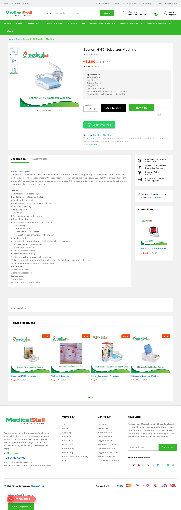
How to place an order (126, 3)
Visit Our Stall (102, 3)
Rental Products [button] (131, 23)
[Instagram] (153, 465)
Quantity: (87, 105)
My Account (68, 444)
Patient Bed (103, 428)
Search (107, 13)
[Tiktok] (173, 465)
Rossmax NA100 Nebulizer (23, 376)
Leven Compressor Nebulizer (105, 376)
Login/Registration (168, 3)
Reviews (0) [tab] (39, 158)
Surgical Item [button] (76, 23)
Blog (10, 31)
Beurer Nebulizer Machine (96, 141)
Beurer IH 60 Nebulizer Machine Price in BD (142, 138)
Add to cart (113, 107)
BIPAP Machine (105, 432)
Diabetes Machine (106, 448)
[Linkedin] (143, 465)
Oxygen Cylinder (105, 440)
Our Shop (102, 424)
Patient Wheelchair (107, 456)
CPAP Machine (105, 436)
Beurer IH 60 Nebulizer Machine (104, 138)
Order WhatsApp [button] (102, 124)
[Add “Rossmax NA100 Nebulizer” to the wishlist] (30, 369)
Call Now (132, 12)
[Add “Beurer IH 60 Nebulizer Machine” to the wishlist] (162, 108)
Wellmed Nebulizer (60, 376)
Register (173, 14)
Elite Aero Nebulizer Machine (145, 376)
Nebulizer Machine (102, 135)
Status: (86, 66)
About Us (66, 436)
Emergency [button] (34, 23)
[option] (31, 363)
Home (7, 23)
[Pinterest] (148, 465)
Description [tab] (18, 158)
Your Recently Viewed (108, 460)
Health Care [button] (54, 23)
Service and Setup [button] (159, 23)
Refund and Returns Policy (75, 456)
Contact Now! (154, 197)
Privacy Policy (69, 448)
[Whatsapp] (168, 465)
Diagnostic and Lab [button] (102, 23)
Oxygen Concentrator (108, 452)
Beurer (93, 54)
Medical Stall (37, 486)
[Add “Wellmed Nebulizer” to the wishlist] (70, 369)
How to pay (148, 3)
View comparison (21, 506)
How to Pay (67, 452)
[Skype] (158, 465)
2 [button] (92, 397)
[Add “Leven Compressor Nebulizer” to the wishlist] (110, 369)
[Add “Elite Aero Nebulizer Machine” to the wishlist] (150, 369)
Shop (19, 23)
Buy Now (141, 107)
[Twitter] (133, 465)
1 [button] (89, 397)
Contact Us (67, 440)
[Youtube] (138, 465)
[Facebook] (129, 465)
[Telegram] (163, 465)
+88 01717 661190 (14, 457)
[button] (159, 114)
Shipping (66, 432)
